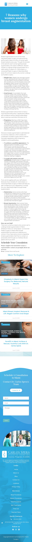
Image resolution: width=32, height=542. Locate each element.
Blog (16, 476)
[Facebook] (13, 529)
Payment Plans (16, 512)
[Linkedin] (19, 529)
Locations (16, 483)
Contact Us (16, 480)
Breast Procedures (16, 498)
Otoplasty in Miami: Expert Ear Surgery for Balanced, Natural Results (16, 281)
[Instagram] (16, 529)
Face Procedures (16, 501)
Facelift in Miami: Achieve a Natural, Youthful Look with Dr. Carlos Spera (16, 344)
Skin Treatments (16, 505)
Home (16, 469)
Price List (16, 508)
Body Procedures (16, 495)
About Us (16, 473)
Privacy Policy (16, 487)
